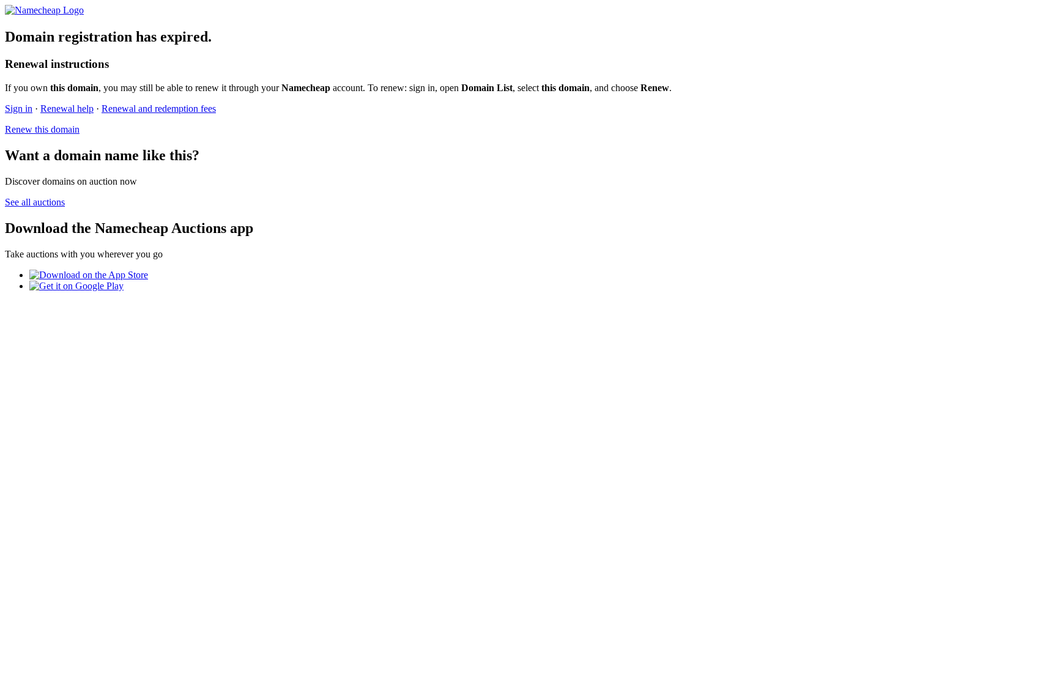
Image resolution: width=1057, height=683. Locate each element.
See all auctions (35, 202)
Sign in (18, 108)
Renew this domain (42, 129)
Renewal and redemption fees (159, 108)
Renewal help (67, 108)
